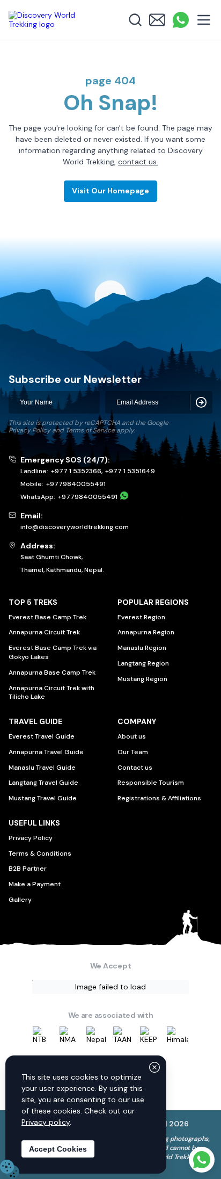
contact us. (138, 162)
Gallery (20, 899)
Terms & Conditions (40, 853)
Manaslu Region (141, 647)
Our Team (132, 752)
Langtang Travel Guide (43, 782)
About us (131, 736)
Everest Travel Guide (42, 736)
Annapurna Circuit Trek (44, 632)
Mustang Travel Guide (43, 798)
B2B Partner (28, 868)
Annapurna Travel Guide (46, 752)
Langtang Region (143, 663)
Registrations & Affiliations (159, 798)
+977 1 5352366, (76, 471)
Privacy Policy (29, 430)
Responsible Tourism (150, 782)
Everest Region (141, 617)
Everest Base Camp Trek (47, 617)
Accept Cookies (58, 1149)
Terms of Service (90, 430)
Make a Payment (35, 884)
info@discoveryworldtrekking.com (74, 527)
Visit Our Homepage (110, 191)
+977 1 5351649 (130, 471)
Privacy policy (45, 1122)
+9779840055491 (76, 484)
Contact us (134, 767)
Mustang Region (142, 679)
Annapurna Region (145, 632)
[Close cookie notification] (154, 1067)
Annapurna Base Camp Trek (52, 672)
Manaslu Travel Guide (42, 767)
